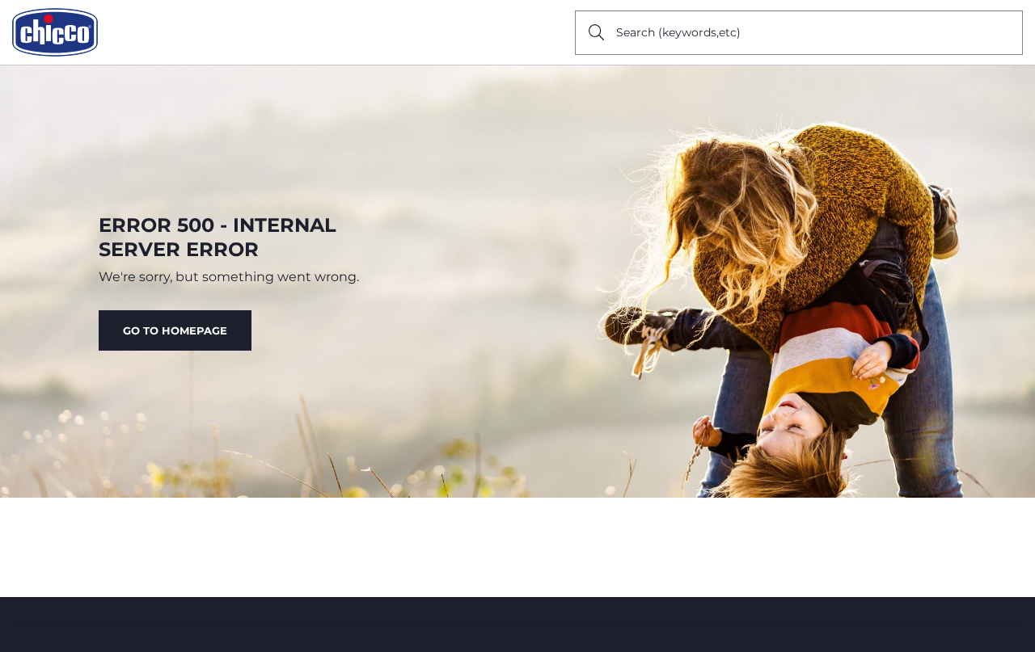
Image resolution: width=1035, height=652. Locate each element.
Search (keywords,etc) (678, 32)
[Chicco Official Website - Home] (55, 32)
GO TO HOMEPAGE (175, 330)
